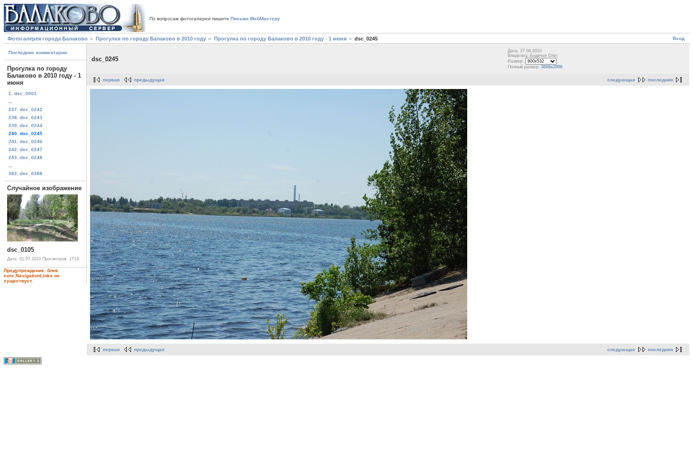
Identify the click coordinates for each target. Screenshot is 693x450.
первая (111, 79)
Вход (679, 38)
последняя (660, 79)
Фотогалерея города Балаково (48, 38)
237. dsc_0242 (25, 109)
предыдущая (149, 79)
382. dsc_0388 (25, 173)
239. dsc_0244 (25, 125)
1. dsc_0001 (22, 93)
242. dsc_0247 (25, 149)
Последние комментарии (37, 52)
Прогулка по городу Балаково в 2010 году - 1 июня (280, 38)
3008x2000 (551, 66)
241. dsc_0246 (25, 141)
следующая (621, 79)
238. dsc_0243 (25, 117)
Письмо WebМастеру (255, 18)
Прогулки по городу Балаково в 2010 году (151, 38)
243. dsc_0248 (25, 157)
